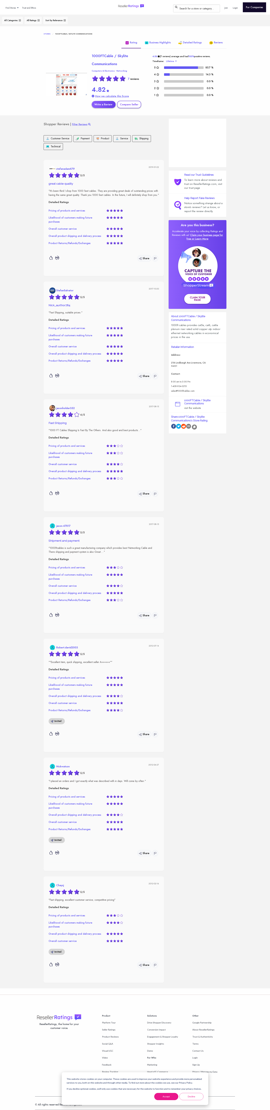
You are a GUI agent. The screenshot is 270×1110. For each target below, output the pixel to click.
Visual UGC (107, 1050)
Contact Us (198, 1050)
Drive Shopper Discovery (159, 1022)
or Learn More (200, 239)
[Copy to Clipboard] (194, 427)
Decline (191, 1096)
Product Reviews (110, 1036)
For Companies (254, 7)
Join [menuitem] (226, 7)
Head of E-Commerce (157, 1071)
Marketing (152, 1064)
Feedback (106, 1064)
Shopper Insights (155, 1043)
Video (105, 1057)
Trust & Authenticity (202, 1036)
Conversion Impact (156, 1029)
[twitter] (178, 427)
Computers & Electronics (103, 71)
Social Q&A (107, 1043)
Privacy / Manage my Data (204, 1071)
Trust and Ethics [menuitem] (29, 7)
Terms (195, 1043)
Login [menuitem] (235, 7)
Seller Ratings (108, 1029)
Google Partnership (202, 1022)
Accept (166, 1096)
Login (195, 1057)
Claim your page (197, 299)
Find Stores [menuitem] (11, 7)
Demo (150, 1050)
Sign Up (196, 1064)
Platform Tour (109, 1022)
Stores (47, 34)
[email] (188, 427)
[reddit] (183, 427)
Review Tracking (110, 1071)
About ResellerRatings (203, 1029)
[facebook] (173, 427)
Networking (121, 71)
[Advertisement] (197, 143)
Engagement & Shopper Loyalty (162, 1036)
